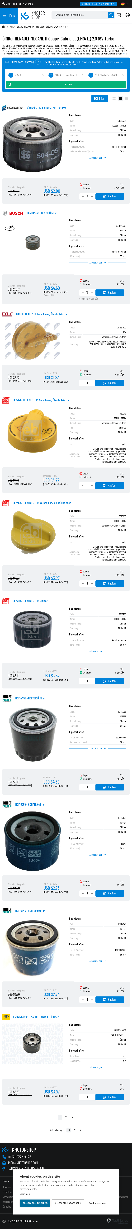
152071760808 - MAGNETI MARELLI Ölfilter (36, 1017)
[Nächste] (72, 1117)
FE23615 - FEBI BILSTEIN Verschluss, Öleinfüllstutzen (42, 503)
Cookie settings (97, 1203)
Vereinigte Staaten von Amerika (97, 4)
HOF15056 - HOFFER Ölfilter (30, 804)
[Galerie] (114, 98)
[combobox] (26, 75)
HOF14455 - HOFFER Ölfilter (30, 698)
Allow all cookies (35, 1203)
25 (75, 1129)
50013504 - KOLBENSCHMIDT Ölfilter (46, 108)
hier (124, 53)
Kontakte (6, 1206)
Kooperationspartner (12, 1197)
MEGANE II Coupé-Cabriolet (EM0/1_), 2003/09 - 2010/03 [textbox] (70, 75)
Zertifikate (7, 1192)
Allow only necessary (68, 1203)
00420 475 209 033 (19, 1157)
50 (81, 1129)
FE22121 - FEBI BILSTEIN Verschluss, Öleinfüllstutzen (41, 400)
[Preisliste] (126, 98)
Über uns (6, 1187)
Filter (102, 98)
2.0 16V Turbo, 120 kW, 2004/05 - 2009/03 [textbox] (110, 75)
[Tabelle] (120, 98)
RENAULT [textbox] (19, 75)
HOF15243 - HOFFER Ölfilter (30, 910)
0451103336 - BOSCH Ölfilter (42, 213)
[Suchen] (111, 15)
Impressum (8, 1201)
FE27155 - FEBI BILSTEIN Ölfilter (30, 601)
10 (69, 1129)
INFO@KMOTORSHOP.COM (23, 1163)
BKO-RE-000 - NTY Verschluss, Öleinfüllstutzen (42, 314)
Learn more (25, 1194)
